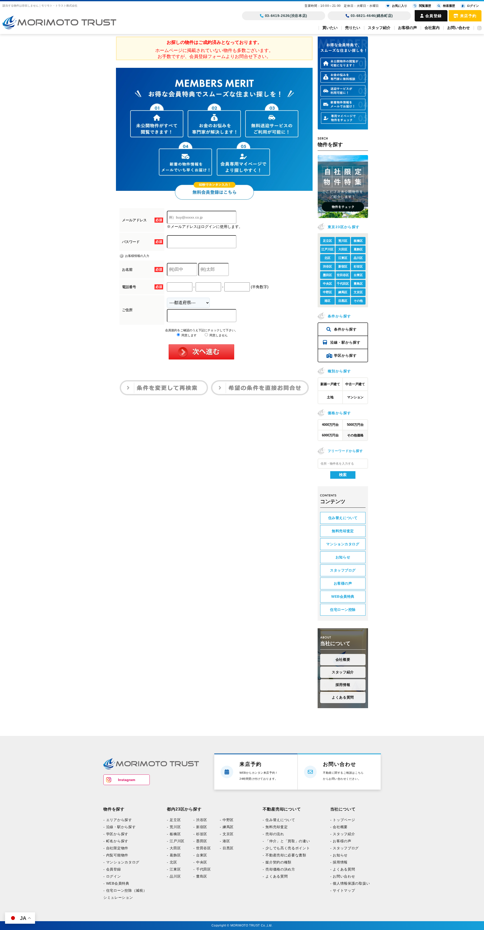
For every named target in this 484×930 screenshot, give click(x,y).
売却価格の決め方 (268, 871)
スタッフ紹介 (379, 27)
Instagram (126, 780)
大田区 (342, 249)
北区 (327, 258)
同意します (189, 335)
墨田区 (327, 275)
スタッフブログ (343, 570)
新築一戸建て (330, 384)
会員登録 (433, 16)
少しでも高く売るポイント (274, 849)
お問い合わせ (458, 27)
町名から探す (115, 842)
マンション (355, 397)
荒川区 (342, 241)
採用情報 (343, 685)
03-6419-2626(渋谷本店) (286, 16)
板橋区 (358, 241)
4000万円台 (330, 425)
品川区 (358, 258)
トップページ (323, 820)
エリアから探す (116, 820)
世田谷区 (343, 275)
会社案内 (432, 27)
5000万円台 (355, 425)
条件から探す (345, 329)
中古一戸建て (355, 384)
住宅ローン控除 (343, 610)
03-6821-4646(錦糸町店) (372, 16)
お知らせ (343, 557)
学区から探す (345, 355)
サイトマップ (323, 893)
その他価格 (355, 435)
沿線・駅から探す (345, 342)
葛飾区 (358, 249)
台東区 (358, 275)
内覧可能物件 (115, 856)
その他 (358, 301)
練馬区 (342, 292)
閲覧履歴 (425, 6)
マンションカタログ (342, 544)
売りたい (352, 27)
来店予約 (468, 16)
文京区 (358, 292)
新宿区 (342, 266)
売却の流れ (264, 834)
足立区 (327, 241)
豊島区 (358, 283)
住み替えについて (342, 518)
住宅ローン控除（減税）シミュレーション (120, 897)
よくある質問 (343, 697)
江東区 (342, 258)
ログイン (112, 878)
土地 (330, 397)
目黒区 (342, 301)
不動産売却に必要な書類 (273, 856)
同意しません (218, 335)
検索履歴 (449, 6)
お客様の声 (407, 27)
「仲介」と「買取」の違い (274, 842)
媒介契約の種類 (267, 863)
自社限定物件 (115, 849)
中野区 (327, 292)
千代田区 (343, 283)
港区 (327, 301)
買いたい (330, 27)
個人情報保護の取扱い (329, 885)
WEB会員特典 (342, 596)
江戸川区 (327, 249)
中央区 (327, 283)
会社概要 (343, 659)
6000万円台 (330, 435)
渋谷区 (327, 266)
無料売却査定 (343, 531)
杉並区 (358, 266)
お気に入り (399, 6)
